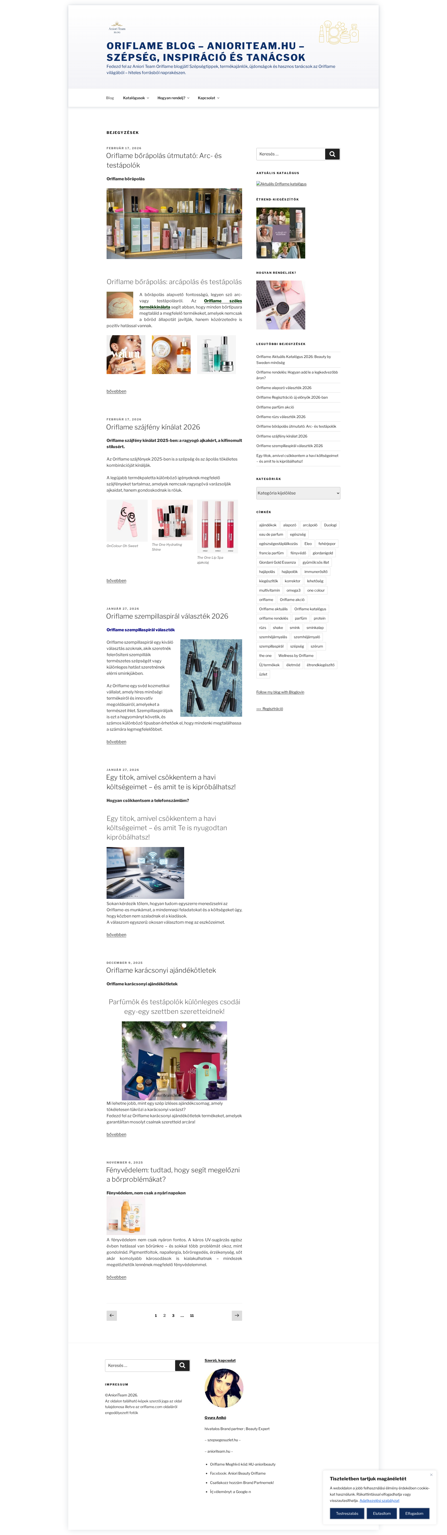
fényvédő (298, 553)
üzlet (263, 674)
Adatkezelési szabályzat (379, 1500)
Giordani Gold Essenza (277, 562)
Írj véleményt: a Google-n (230, 1491)
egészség (298, 534)
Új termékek (269, 665)
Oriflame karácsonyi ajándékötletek (161, 970)
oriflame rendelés (273, 618)
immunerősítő (315, 571)
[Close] (431, 1475)
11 (193, 1315)
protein (319, 618)
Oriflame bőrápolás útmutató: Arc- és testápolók (296, 426)
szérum (317, 646)
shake (278, 627)
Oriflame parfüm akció (275, 407)
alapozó (289, 525)
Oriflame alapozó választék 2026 (283, 387)
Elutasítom (382, 1513)
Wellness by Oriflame (296, 655)
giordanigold (323, 553)
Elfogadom (414, 1513)
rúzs (262, 627)
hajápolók (290, 571)
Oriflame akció (292, 599)
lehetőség (315, 581)
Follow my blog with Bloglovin (280, 692)
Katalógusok (134, 98)
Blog (110, 98)
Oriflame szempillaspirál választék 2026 (167, 616)
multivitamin (269, 590)
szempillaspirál (271, 646)
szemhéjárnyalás (273, 637)
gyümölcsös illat (316, 562)
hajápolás (267, 571)
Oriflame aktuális (273, 609)
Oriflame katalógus (310, 609)
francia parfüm (271, 553)
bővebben (116, 391)
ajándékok (268, 525)
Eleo (308, 543)
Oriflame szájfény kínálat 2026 (153, 427)
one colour (316, 590)
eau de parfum (271, 534)
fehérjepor (327, 543)
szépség (297, 646)
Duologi (330, 525)
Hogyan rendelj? (171, 98)
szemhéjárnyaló (307, 637)
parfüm (301, 618)
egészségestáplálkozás (278, 543)
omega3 (294, 590)
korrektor (292, 581)
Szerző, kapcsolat (220, 1360)
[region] (380, 1497)
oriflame (266, 599)
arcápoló (310, 525)
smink (295, 627)
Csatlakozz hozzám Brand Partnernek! (242, 1482)
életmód (293, 665)
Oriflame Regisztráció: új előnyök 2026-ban (292, 397)
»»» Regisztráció (269, 708)
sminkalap (315, 627)
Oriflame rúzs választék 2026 (281, 416)
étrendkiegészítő (320, 665)
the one (265, 655)
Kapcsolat (206, 98)
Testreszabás (347, 1513)
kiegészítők (268, 581)
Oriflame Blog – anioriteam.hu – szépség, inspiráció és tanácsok (206, 51)
